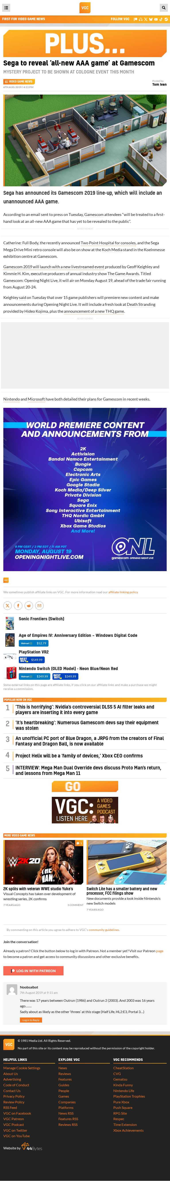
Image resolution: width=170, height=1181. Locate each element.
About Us (10, 1073)
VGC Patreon (13, 1119)
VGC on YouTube (16, 1136)
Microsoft (36, 399)
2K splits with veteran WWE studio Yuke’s (38, 889)
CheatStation (123, 1068)
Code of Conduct (16, 1085)
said (22, 297)
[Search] (164, 8)
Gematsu (120, 1079)
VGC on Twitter (15, 1130)
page (159, 951)
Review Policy (13, 1102)
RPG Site (120, 1113)
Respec (118, 1119)
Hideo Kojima (36, 311)
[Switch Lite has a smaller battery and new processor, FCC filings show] (127, 862)
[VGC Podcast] (140, 19)
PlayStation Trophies (129, 1096)
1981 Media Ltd (31, 1040)
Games (63, 1096)
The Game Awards (123, 273)
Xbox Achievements (128, 1130)
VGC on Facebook (17, 1113)
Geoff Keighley (139, 266)
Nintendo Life (123, 1091)
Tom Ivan (159, 84)
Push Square (122, 1107)
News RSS (65, 1113)
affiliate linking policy (123, 592)
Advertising (12, 1079)
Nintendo (11, 399)
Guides (63, 1085)
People (63, 1091)
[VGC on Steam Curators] (166, 19)
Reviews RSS (67, 1124)
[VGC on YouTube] (156, 19)
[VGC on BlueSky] (151, 19)
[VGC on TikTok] (161, 19)
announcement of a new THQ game (94, 311)
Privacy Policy (14, 1096)
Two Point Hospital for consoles (108, 243)
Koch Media (112, 249)
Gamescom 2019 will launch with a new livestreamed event (53, 266)
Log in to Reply (31, 1020)
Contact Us (12, 1091)
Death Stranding (141, 304)
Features (65, 1079)
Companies (67, 1102)
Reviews (64, 1073)
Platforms (65, 1107)
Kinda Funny (123, 1085)
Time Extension (125, 1124)
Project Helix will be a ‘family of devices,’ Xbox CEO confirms (79, 756)
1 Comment (75, 905)
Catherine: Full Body (20, 243)
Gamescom (94, 214)
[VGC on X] (145, 19)
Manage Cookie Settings (21, 1068)
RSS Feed (10, 1107)
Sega (155, 243)
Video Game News (20, 81)
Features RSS (68, 1119)
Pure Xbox (121, 1102)
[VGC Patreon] (135, 19)
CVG (117, 1073)
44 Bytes (31, 1146)
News (62, 1068)
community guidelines (104, 930)
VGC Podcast (13, 1124)
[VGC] (85, 7)
